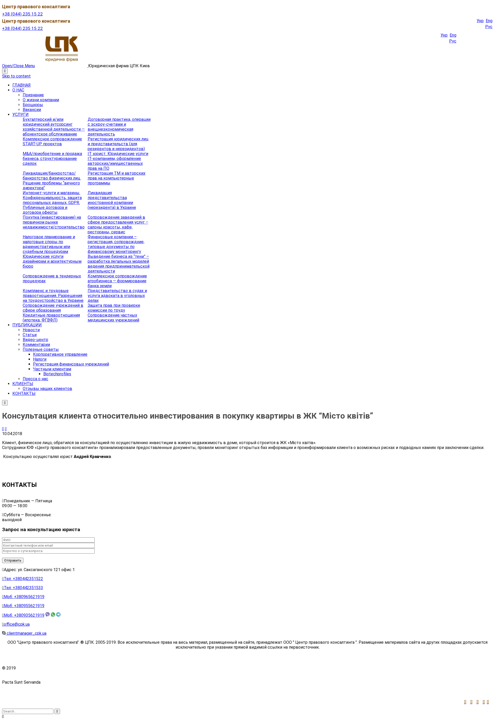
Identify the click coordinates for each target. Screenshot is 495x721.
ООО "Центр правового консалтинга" (52, 668)
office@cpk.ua (16, 624)
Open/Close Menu (18, 65)
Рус (488, 26)
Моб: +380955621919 (23, 605)
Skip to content (16, 76)
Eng (489, 20)
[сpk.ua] (62, 65)
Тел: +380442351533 (22, 587)
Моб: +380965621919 (23, 596)
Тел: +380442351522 (22, 578)
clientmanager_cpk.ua (26, 633)
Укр (480, 20)
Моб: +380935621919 (23, 615)
